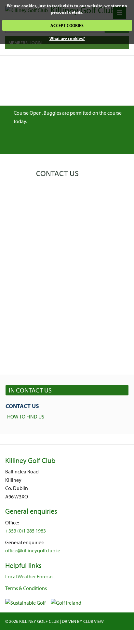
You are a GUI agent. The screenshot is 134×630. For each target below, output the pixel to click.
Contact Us (22, 406)
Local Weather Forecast (30, 576)
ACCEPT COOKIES (67, 25)
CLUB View (93, 621)
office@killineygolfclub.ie (32, 550)
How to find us (25, 416)
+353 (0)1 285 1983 (25, 530)
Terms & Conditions (26, 588)
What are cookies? (67, 38)
